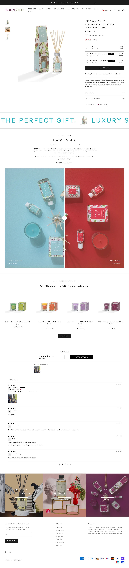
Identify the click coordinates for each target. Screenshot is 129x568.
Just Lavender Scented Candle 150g (80, 322)
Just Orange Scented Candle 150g (49, 322)
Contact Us (59, 527)
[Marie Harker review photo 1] (12, 398)
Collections (59, 9)
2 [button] (62, 464)
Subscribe (11, 540)
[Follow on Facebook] (5, 552)
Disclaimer (59, 545)
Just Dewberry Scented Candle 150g (111, 322)
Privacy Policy (59, 539)
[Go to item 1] (7, 22)
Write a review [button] (81, 357)
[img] (11, 385)
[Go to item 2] (7, 29)
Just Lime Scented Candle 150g (17, 321)
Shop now (21, 499)
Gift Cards (86, 9)
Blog (97, 9)
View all (64, 336)
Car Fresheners (74, 285)
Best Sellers (45, 9)
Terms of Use (59, 536)
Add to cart (104, 68)
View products (13, 264)
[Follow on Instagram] (10, 552)
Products (32, 9)
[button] (104, 47)
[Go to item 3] (7, 37)
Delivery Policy (60, 530)
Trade (30, 11)
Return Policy (59, 533)
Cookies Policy (60, 542)
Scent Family (73, 9)
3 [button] (65, 464)
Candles (48, 285)
